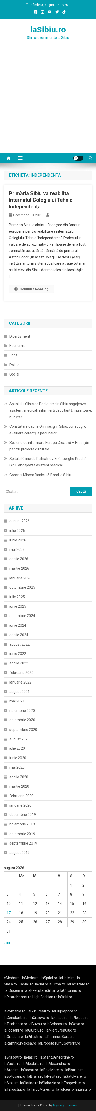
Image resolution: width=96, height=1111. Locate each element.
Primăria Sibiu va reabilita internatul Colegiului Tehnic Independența (40, 200)
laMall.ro (27, 984)
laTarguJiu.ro (15, 1089)
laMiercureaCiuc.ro (61, 1030)
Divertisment (19, 336)
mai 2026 (17, 549)
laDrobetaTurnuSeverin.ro (59, 1043)
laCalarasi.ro (57, 1024)
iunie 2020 (17, 758)
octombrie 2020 (22, 720)
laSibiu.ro (48, 29)
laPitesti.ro (33, 1037)
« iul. (7, 943)
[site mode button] (78, 158)
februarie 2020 (21, 796)
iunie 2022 (17, 654)
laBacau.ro (29, 1070)
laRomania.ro (14, 1011)
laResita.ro (52, 1076)
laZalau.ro (83, 1089)
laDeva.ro (76, 1024)
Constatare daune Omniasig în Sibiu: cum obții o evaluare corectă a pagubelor (47, 429)
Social (14, 374)
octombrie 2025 (22, 587)
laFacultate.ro (78, 984)
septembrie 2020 (23, 730)
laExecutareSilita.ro (43, 990)
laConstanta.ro (16, 1017)
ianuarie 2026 (20, 578)
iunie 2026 (17, 540)
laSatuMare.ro (74, 1076)
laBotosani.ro (14, 1076)
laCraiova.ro (39, 1017)
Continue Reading (34, 289)
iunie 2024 (17, 625)
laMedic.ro (30, 978)
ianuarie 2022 (20, 682)
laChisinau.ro (70, 990)
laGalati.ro (59, 1017)
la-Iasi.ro (31, 1057)
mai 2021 (17, 701)
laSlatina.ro (29, 1083)
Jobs (13, 355)
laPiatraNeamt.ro (17, 997)
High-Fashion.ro (44, 997)
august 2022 (19, 644)
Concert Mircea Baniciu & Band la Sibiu (40, 475)
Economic (17, 346)
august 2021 (19, 692)
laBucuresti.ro (39, 1011)
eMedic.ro (12, 978)
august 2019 (19, 853)
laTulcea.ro (65, 1089)
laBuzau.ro (38, 1024)
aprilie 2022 (18, 663)
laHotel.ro (67, 978)
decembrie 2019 (22, 815)
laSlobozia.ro (49, 1083)
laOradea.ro (13, 1037)
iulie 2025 (17, 597)
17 (9, 913)
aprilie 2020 (18, 777)
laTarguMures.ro (40, 1089)
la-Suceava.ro (16, 990)
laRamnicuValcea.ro (20, 1043)
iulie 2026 (17, 531)
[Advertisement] (48, 103)
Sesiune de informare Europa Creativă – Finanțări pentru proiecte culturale (49, 445)
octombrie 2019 (22, 834)
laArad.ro (11, 1070)
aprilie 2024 (18, 635)
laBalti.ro (65, 997)
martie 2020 (19, 786)
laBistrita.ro (74, 1070)
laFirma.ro (57, 984)
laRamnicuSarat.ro (60, 1037)
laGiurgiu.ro (35, 1030)
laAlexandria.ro (58, 1064)
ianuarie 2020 (20, 805)
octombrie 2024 (22, 616)
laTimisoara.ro (15, 1024)
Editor (55, 215)
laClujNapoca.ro (64, 1011)
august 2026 (19, 521)
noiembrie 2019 (22, 824)
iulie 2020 (17, 748)
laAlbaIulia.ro (33, 1064)
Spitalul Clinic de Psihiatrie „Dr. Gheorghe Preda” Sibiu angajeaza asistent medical (47, 462)
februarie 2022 (21, 673)
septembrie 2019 (23, 843)
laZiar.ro (42, 984)
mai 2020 (17, 767)
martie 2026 (19, 568)
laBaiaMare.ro (51, 1070)
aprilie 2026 (18, 559)
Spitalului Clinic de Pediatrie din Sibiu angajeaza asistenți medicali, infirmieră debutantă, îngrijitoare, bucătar (50, 410)
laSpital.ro (49, 978)
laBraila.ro (35, 1076)
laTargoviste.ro (73, 1083)
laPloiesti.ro (79, 1017)
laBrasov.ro (13, 1057)
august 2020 (19, 739)
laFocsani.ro (13, 1030)
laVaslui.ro (13, 1064)
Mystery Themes (65, 1105)
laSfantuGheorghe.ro (57, 1057)
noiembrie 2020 (22, 710)
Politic (14, 365)
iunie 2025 (17, 606)
